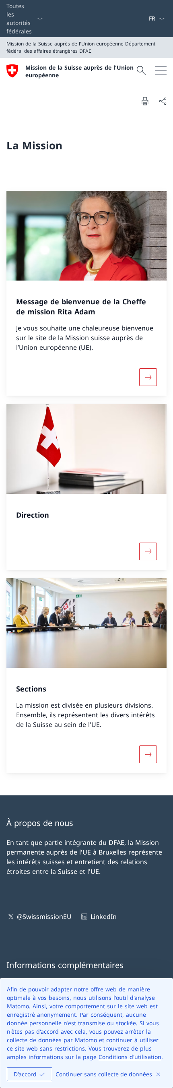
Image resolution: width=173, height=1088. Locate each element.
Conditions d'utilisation (130, 1057)
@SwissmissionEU (44, 916)
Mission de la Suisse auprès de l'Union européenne (79, 71)
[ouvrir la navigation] (161, 71)
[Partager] (162, 101)
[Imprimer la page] (145, 101)
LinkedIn (103, 916)
